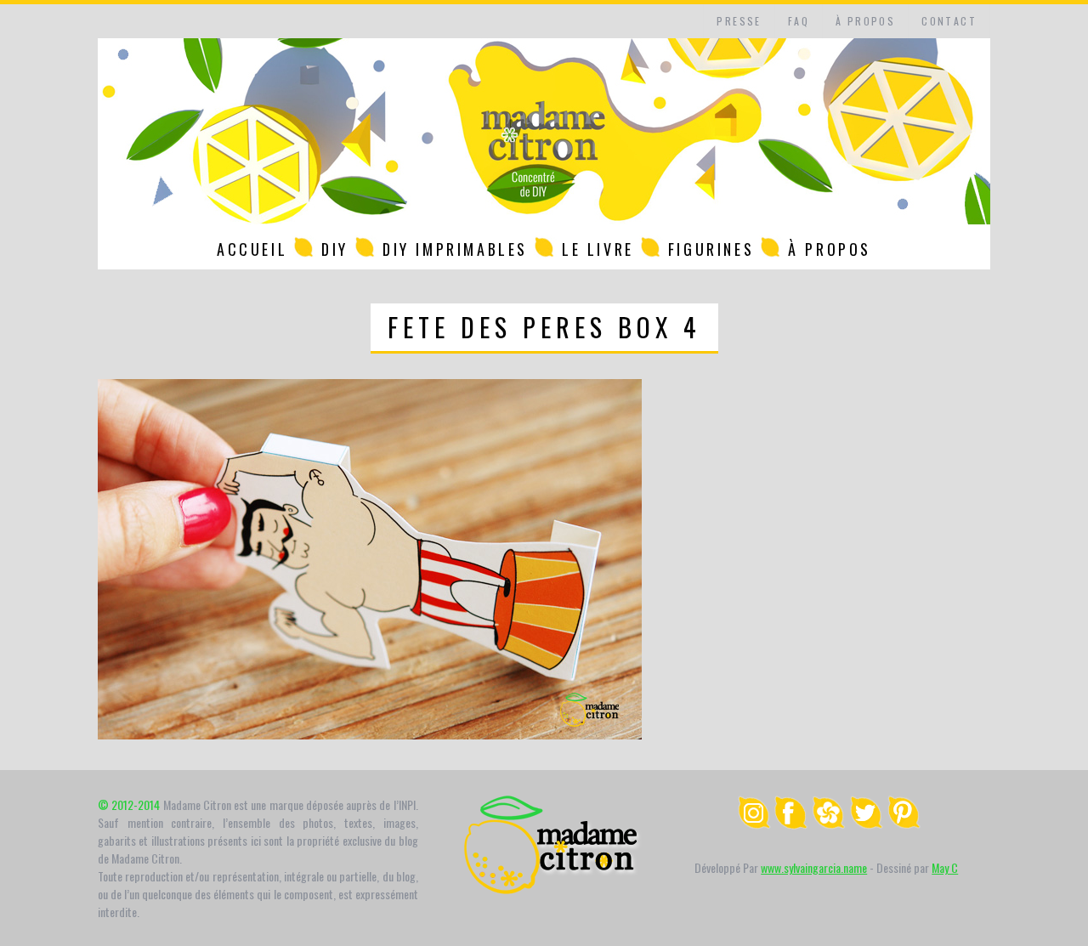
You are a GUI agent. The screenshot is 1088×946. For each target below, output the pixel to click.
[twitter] (866, 824)
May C (945, 867)
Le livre (598, 249)
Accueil (252, 249)
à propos (865, 21)
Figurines (711, 249)
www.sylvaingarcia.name (814, 867)
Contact (949, 21)
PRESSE (739, 21)
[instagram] (754, 824)
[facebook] (791, 824)
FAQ (798, 21)
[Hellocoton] (829, 824)
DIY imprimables (455, 249)
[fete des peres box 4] (370, 734)
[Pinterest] (904, 824)
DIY (334, 249)
